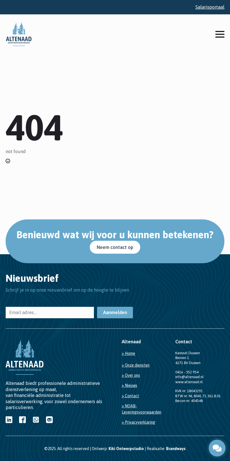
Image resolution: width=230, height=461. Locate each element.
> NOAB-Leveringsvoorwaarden (141, 409)
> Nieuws (129, 385)
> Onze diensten (136, 365)
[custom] (9, 419)
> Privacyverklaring (138, 422)
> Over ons (131, 375)
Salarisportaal (210, 7)
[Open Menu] (219, 34)
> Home (128, 353)
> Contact (130, 396)
